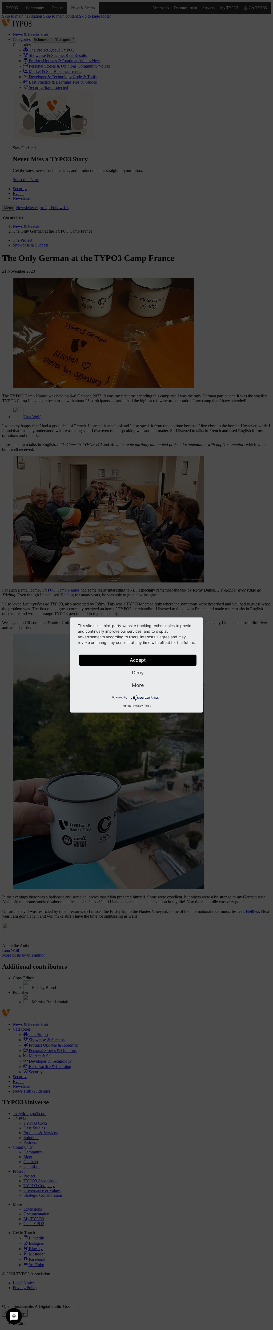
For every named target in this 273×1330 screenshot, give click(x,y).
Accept (138, 660)
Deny (138, 672)
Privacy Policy (142, 705)
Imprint (126, 705)
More (138, 685)
